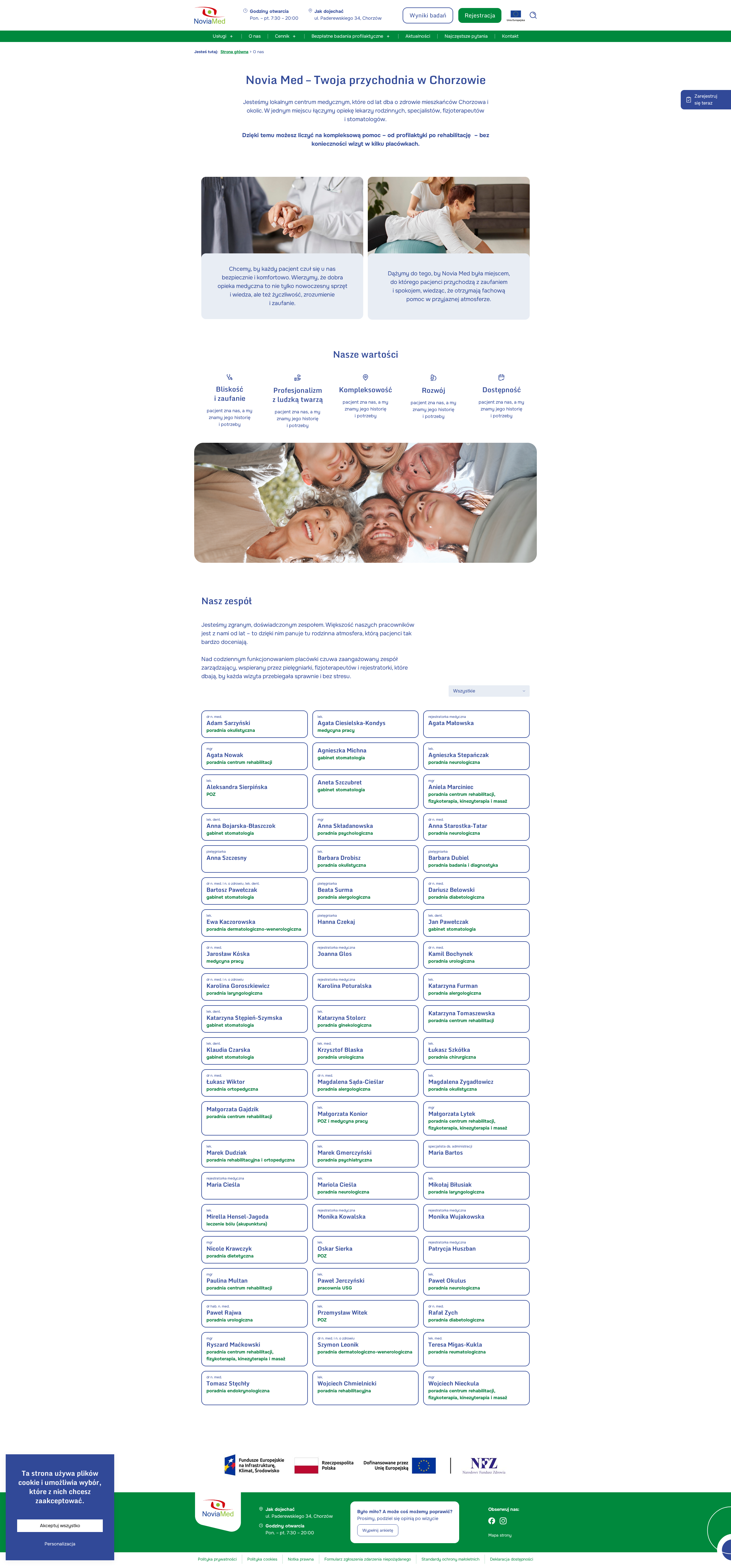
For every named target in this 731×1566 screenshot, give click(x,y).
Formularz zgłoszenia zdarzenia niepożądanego (367, 1559)
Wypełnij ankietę (377, 1530)
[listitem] (254, 724)
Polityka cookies (262, 1559)
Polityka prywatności (217, 1559)
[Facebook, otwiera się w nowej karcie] (491, 1520)
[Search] (533, 15)
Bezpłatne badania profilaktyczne (347, 36)
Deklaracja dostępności (511, 1559)
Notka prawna (301, 1559)
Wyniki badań (427, 15)
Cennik (282, 36)
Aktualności (417, 36)
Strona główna (234, 51)
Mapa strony (499, 1535)
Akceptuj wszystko (60, 1526)
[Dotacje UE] (516, 16)
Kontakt (510, 36)
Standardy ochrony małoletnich (450, 1559)
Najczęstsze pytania (466, 36)
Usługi (219, 36)
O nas (255, 36)
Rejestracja (480, 15)
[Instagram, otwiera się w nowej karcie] (503, 1520)
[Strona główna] (209, 15)
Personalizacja (60, 1544)
